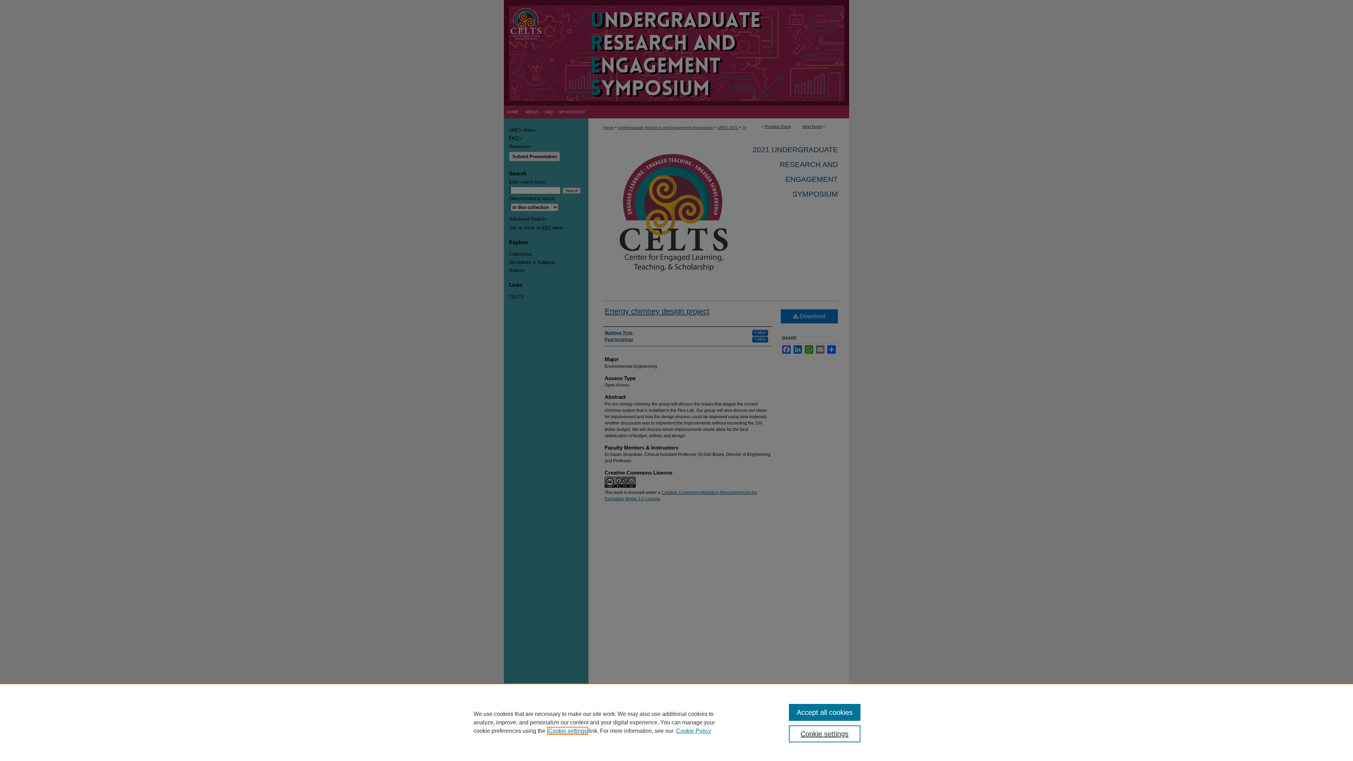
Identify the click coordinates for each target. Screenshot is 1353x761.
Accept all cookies (825, 712)
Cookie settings (567, 731)
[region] (676, 722)
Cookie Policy (693, 731)
